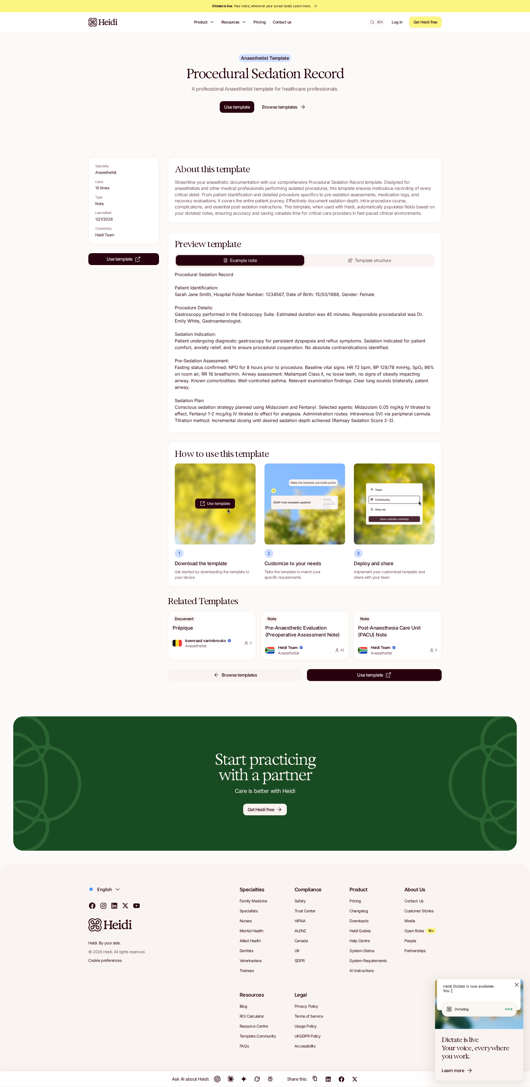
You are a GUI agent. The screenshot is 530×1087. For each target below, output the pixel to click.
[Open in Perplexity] (270, 1079)
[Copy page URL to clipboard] (315, 1079)
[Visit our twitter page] (125, 905)
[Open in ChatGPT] (217, 1079)
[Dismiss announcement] (516, 984)
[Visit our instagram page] (103, 905)
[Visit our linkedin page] (114, 905)
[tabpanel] (305, 348)
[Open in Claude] (230, 1079)
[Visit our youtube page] (136, 905)
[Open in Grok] (257, 1079)
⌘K (380, 22)
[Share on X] (354, 1079)
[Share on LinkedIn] (328, 1079)
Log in (397, 22)
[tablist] (305, 260)
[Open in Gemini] (243, 1079)
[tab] (240, 260)
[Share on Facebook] (341, 1079)
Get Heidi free (425, 22)
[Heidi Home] (103, 22)
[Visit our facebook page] (92, 905)
